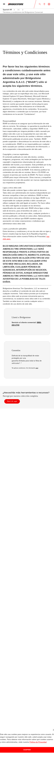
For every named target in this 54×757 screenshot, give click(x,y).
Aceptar (27, 750)
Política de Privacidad (35, 742)
